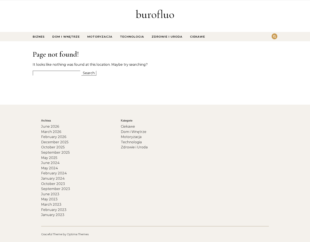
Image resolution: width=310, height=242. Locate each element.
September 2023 (55, 189)
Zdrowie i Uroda (167, 36)
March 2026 (51, 132)
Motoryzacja (99, 36)
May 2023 (49, 199)
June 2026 (50, 126)
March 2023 (51, 204)
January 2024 (53, 178)
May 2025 (49, 158)
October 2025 (53, 147)
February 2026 (53, 137)
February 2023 (53, 210)
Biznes (39, 36)
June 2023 (50, 194)
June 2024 (50, 163)
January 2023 (52, 215)
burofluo (155, 14)
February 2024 (54, 173)
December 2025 (55, 142)
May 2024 (49, 168)
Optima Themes (78, 234)
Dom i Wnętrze (66, 36)
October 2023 (53, 184)
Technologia (132, 36)
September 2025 (55, 152)
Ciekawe (197, 36)
